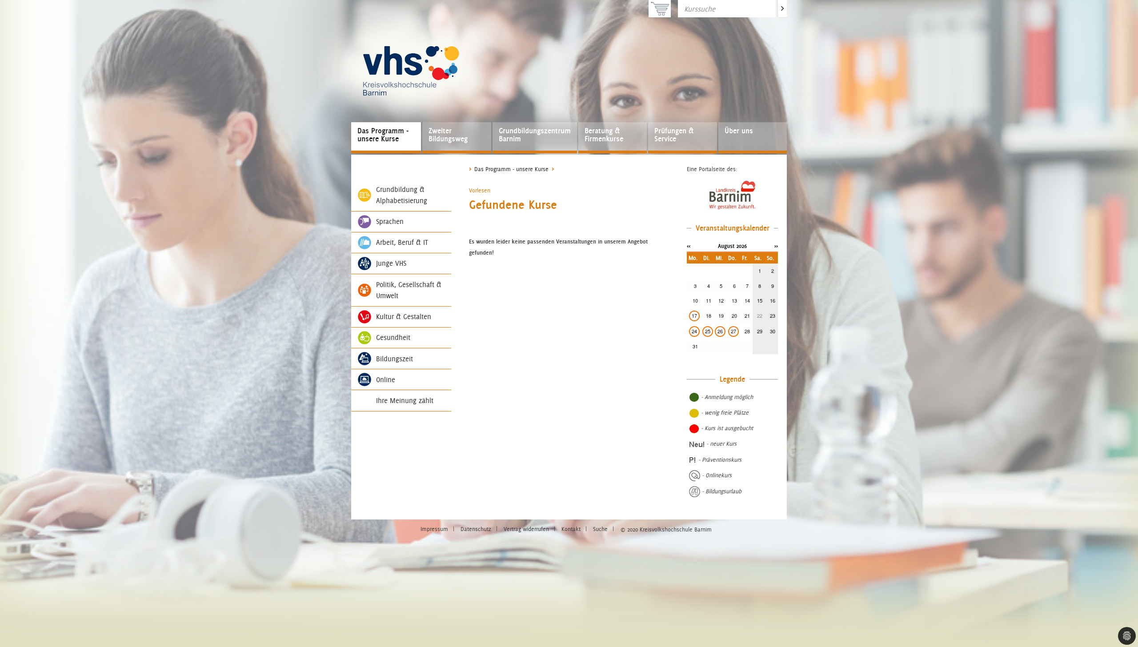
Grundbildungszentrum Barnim (535, 134)
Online (385, 379)
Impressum (434, 529)
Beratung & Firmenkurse (604, 134)
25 (707, 331)
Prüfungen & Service (673, 134)
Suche (600, 529)
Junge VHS (391, 263)
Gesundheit (393, 337)
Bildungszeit (394, 359)
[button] (479, 190)
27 (733, 331)
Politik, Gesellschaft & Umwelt (408, 290)
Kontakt (571, 529)
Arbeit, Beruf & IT (402, 242)
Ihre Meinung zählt (404, 400)
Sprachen (390, 221)
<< (688, 245)
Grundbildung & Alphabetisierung (401, 195)
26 (720, 331)
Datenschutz (476, 529)
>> (776, 245)
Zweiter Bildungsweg (448, 134)
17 (694, 315)
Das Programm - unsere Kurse (383, 134)
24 (694, 331)
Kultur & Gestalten (403, 316)
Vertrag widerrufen (526, 529)
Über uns (739, 130)
